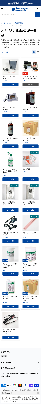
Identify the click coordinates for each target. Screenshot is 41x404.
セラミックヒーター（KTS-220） (8, 330)
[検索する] (37, 14)
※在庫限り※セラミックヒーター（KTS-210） (10, 234)
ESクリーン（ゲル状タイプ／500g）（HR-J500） (30, 266)
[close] (38, 393)
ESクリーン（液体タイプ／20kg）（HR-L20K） (30, 298)
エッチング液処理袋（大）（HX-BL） (8, 203)
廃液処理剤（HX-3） (29, 169)
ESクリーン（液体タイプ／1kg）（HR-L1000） (9, 298)
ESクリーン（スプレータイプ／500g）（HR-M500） (9, 171)
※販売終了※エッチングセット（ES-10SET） (30, 77)
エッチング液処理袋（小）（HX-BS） (29, 203)
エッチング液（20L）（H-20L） (30, 139)
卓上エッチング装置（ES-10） (8, 77)
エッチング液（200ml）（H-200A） (10, 139)
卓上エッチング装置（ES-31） (8, 108)
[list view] (38, 52)
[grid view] (34, 52)
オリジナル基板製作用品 (15, 23)
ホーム (3, 23)
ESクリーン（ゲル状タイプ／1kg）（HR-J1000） (9, 266)
